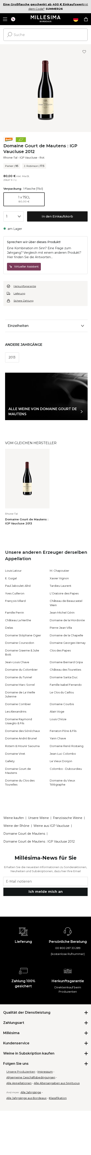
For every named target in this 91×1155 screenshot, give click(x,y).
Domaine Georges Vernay (67, 642)
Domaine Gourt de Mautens (24, 834)
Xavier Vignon (59, 578)
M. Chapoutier (59, 570)
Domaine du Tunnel (18, 677)
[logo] (45, 19)
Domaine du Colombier (21, 669)
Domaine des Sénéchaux (22, 731)
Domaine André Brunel (21, 738)
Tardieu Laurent (60, 585)
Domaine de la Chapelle (66, 635)
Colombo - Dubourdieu (66, 768)
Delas (9, 627)
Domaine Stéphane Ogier (23, 635)
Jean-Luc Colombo (63, 753)
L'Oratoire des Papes (64, 593)
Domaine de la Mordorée (67, 620)
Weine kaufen (13, 818)
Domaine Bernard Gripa (66, 662)
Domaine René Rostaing (66, 746)
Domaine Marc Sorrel (20, 684)
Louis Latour (13, 570)
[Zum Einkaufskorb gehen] (85, 19)
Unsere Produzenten (20, 1071)
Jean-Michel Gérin (62, 612)
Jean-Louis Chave (17, 662)
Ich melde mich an (46, 892)
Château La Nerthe (18, 620)
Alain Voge (57, 711)
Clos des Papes (60, 650)
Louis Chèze (58, 719)
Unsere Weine (38, 818)
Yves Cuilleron (14, 593)
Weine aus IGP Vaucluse (51, 826)
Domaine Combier (18, 704)
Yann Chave (58, 738)
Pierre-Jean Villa (61, 627)
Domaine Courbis (62, 704)
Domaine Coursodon (19, 642)
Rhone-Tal (10, 157)
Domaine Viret (15, 753)
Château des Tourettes (65, 669)
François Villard (15, 601)
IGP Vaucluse (28, 157)
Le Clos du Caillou (62, 692)
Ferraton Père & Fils (63, 731)
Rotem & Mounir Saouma (22, 746)
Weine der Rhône (16, 826)
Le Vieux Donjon (61, 761)
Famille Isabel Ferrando (66, 684)
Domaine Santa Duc (64, 677)
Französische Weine (67, 818)
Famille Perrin (14, 612)
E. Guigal (11, 578)
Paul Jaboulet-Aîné (18, 585)
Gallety (10, 761)
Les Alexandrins (15, 711)
